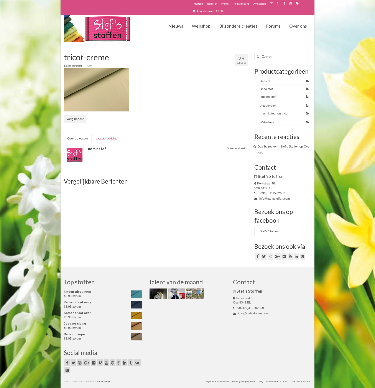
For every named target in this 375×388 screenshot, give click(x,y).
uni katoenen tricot (275, 113)
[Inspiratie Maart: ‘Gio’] (176, 294)
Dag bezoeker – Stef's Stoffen (278, 146)
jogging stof (268, 96)
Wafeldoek (267, 122)
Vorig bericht (75, 119)
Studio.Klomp (103, 381)
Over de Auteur (77, 138)
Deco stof (266, 89)
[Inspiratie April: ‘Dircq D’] (157, 294)
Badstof (265, 81)
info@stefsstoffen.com (274, 198)
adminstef (77, 66)
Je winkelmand (209, 11)
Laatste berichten (107, 138)
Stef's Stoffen (269, 231)
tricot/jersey (268, 105)
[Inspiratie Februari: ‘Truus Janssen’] (194, 294)
